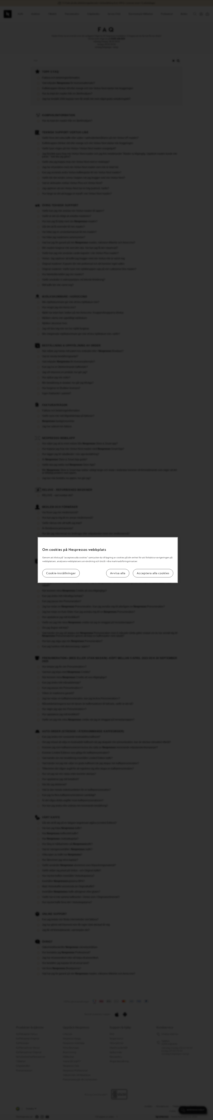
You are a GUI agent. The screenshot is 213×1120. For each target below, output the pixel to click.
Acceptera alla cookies (153, 573)
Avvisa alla (117, 573)
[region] (108, 560)
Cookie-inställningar (61, 573)
